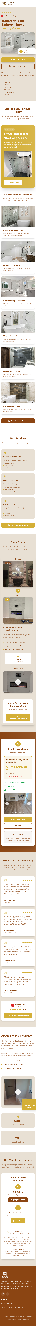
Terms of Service (23, 1320)
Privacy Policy (11, 1320)
